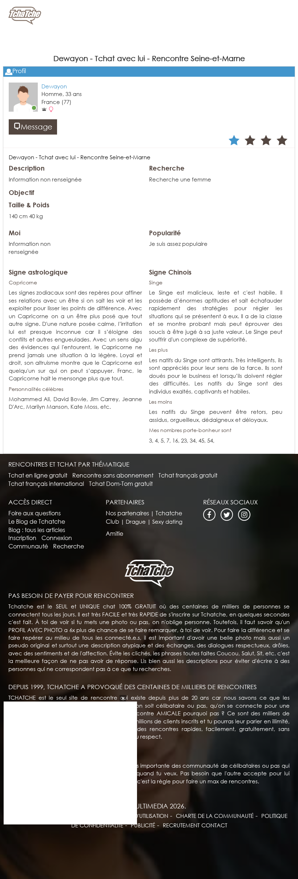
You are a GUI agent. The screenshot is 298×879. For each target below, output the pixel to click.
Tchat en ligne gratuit (37, 475)
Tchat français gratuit (187, 475)
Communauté (28, 546)
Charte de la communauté (215, 815)
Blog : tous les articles (36, 530)
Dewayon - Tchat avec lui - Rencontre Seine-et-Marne (79, 157)
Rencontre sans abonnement (112, 475)
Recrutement (181, 825)
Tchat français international (46, 483)
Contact (214, 825)
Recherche (68, 546)
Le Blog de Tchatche (36, 521)
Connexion (56, 538)
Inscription (22, 538)
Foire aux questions (34, 513)
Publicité (143, 825)
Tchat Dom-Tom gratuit (121, 483)
